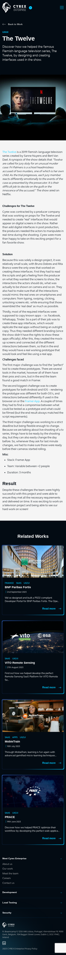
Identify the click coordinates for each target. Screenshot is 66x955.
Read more (49, 608)
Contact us (8, 883)
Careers (6, 878)
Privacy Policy (31, 948)
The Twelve (9, 151)
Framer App (32, 401)
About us (7, 864)
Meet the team (10, 873)
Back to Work (15, 24)
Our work (7, 868)
